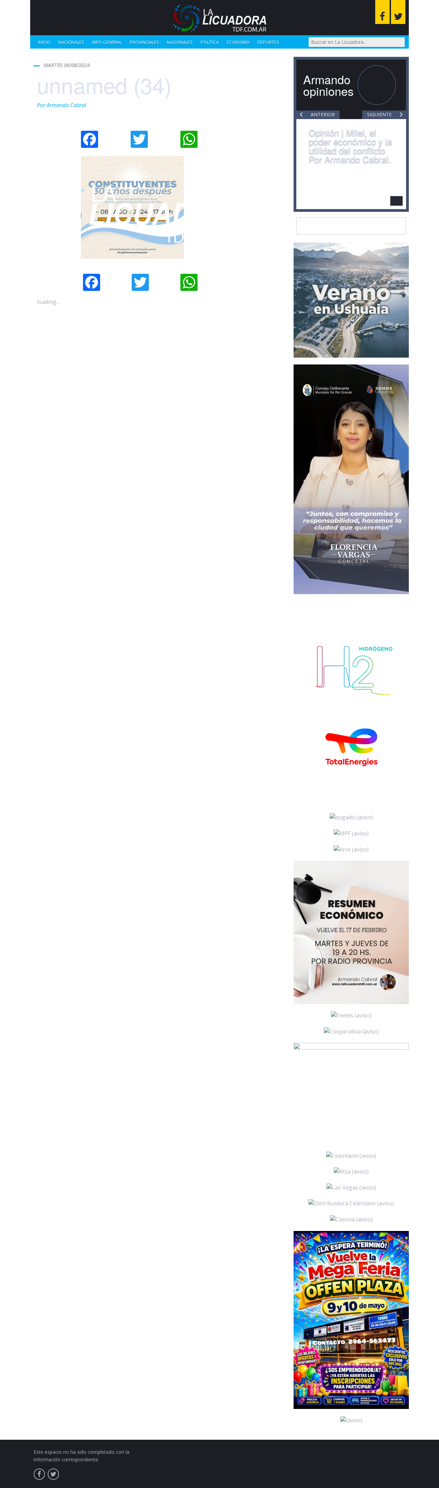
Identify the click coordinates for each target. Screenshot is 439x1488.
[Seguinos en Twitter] (398, 12)
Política (210, 42)
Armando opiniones (328, 85)
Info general (107, 42)
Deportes (268, 42)
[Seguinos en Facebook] (382, 12)
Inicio (44, 42)
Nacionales (71, 42)
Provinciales (144, 42)
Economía (238, 42)
